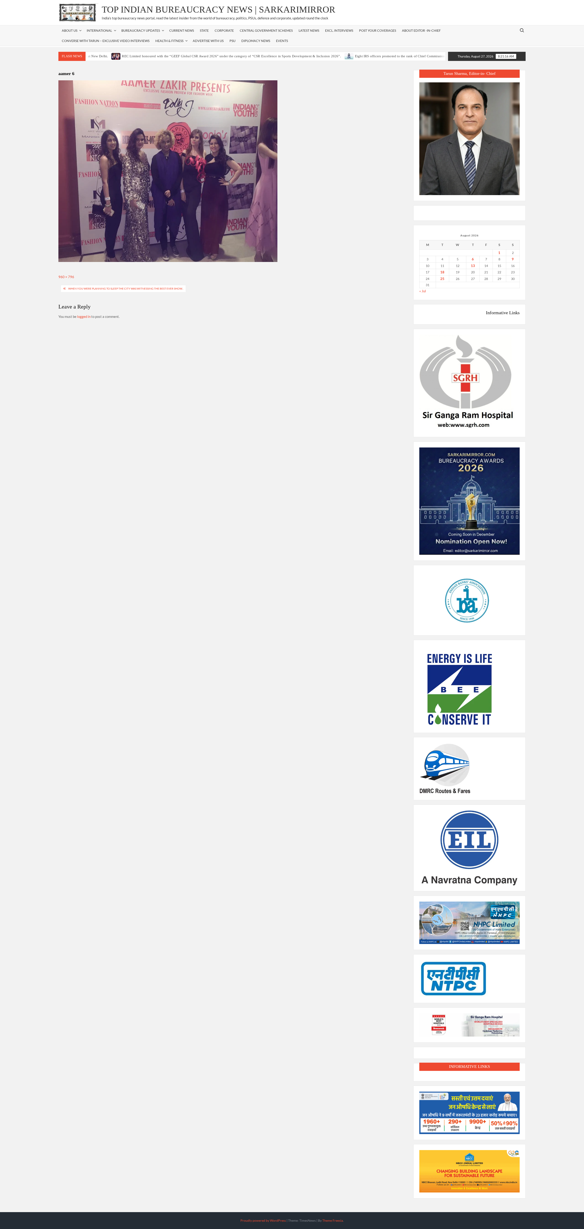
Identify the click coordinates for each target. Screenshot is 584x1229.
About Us (69, 30)
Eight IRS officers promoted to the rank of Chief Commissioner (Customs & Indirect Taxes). (380, 56)
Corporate (224, 30)
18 (442, 272)
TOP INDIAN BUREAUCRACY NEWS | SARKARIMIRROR (218, 9)
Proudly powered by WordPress (263, 1220)
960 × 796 (66, 277)
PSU (232, 41)
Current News (181, 30)
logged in (84, 316)
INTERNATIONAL (99, 30)
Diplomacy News (255, 41)
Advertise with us (208, 41)
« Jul (422, 291)
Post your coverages (377, 30)
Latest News (309, 30)
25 (442, 279)
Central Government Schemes (266, 30)
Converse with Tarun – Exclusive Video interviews (105, 41)
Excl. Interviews (339, 30)
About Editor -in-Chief (421, 30)
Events (282, 41)
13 (473, 266)
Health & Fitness (169, 41)
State (204, 30)
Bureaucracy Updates (140, 30)
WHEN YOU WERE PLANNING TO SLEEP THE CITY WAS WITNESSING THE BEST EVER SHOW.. (125, 288)
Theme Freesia (332, 1220)
